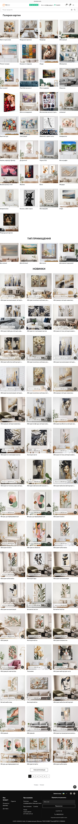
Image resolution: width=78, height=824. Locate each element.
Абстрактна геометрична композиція (64, 733)
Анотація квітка (32, 640)
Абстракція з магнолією (8, 671)
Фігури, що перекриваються (10, 516)
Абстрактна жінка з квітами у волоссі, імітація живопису (38, 300)
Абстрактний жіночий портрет (63, 702)
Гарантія (13, 801)
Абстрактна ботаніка (60, 547)
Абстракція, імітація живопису (63, 300)
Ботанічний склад (6, 702)
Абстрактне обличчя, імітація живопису (64, 424)
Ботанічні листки (32, 609)
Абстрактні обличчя (33, 547)
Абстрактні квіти (58, 516)
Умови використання (37, 802)
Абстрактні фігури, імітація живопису (12, 331)
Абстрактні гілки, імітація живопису (64, 331)
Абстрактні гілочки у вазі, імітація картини (12, 486)
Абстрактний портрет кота (62, 671)
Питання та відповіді (6, 804)
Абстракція (4, 640)
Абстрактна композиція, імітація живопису (12, 300)
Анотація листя (32, 455)
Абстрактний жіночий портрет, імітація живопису (12, 362)
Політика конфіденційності (28, 802)
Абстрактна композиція (61, 578)
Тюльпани (30, 671)
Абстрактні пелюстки (60, 640)
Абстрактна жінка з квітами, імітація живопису (38, 393)
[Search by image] (71, 10)
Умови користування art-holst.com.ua (28, 811)
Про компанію (27, 806)
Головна (36, 784)
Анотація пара (31, 578)
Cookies (35, 806)
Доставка (5, 808)
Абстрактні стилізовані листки (37, 331)
